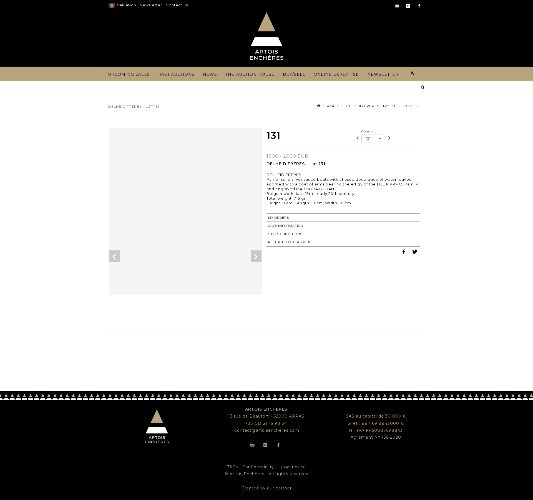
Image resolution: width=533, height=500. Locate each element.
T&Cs (232, 466)
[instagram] (408, 6)
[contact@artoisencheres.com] (397, 6)
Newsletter (150, 5)
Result (332, 106)
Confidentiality (258, 466)
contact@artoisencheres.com (267, 430)
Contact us (177, 5)
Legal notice (292, 466)
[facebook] (419, 6)
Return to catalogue (289, 242)
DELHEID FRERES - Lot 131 (370, 106)
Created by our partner (267, 488)
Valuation (126, 5)
